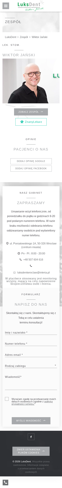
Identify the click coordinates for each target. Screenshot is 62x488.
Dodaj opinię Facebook (31, 168)
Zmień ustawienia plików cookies (28, 451)
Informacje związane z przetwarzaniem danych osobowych (33, 468)
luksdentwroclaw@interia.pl (33, 272)
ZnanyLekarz (33, 121)
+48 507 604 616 (33, 259)
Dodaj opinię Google (31, 161)
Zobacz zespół (29, 112)
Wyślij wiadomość (28, 420)
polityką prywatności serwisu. (32, 402)
